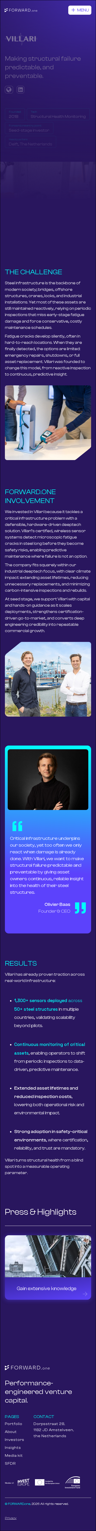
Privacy (11, 1518)
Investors (14, 1440)
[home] (21, 10)
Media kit (14, 1456)
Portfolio (13, 1424)
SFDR (10, 1463)
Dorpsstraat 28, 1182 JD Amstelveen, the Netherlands (54, 1430)
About (11, 1432)
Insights (13, 1448)
